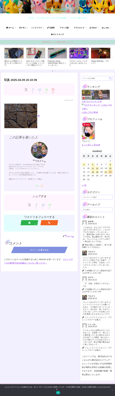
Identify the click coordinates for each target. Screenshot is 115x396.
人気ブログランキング (91, 102)
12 (97, 168)
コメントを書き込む (39, 250)
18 (93, 172)
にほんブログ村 (89, 112)
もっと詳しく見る (90, 145)
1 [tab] (52, 71)
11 (93, 168)
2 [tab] (56, 71)
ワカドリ (39, 161)
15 (110, 168)
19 (97, 172)
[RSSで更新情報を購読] (42, 185)
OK (58, 393)
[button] (110, 78)
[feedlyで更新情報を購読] (37, 185)
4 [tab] (62, 71)
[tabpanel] (14, 57)
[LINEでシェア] (46, 89)
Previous (2, 57)
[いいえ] (112, 390)
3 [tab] (59, 71)
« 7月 (84, 185)
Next (113, 57)
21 (106, 172)
